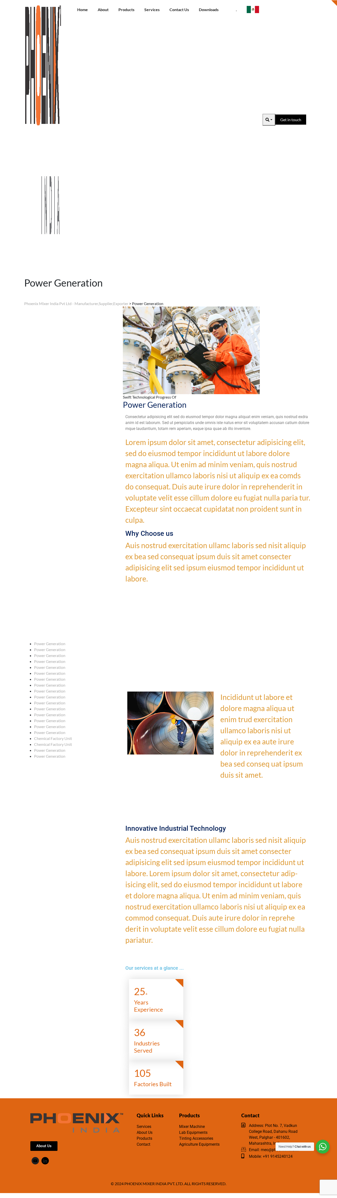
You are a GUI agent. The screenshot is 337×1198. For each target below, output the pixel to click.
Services (152, 9)
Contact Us (179, 9)
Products (126, 9)
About (103, 9)
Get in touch (290, 119)
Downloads (209, 9)
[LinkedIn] (45, 1160)
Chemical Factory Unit (53, 738)
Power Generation (49, 643)
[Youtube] (35, 1160)
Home (82, 9)
